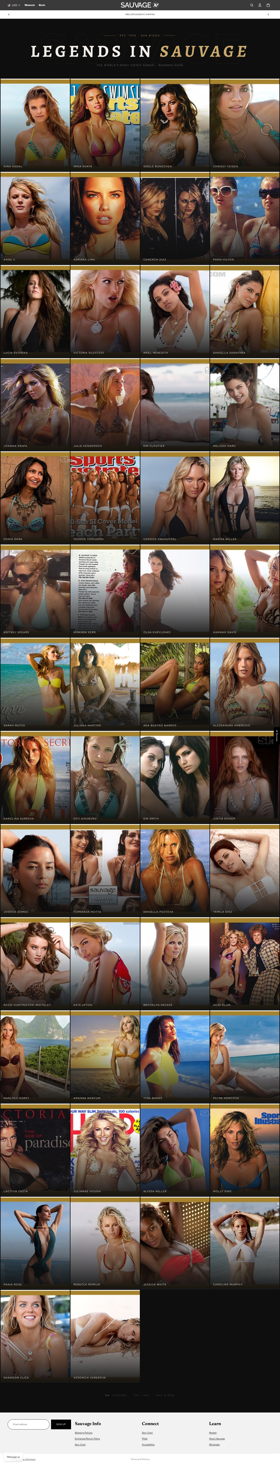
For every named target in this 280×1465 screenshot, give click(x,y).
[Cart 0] (268, 5)
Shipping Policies (83, 1432)
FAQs (144, 1438)
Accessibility (148, 1444)
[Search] (252, 5)
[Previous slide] (9, 14)
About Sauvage (217, 1438)
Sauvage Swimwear (26, 1459)
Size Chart (80, 1444)
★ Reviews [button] (276, 735)
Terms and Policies (140, 1459)
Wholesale (214, 1444)
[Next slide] (268, 14)
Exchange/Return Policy (87, 1438)
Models (213, 1432)
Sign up (61, 1424)
